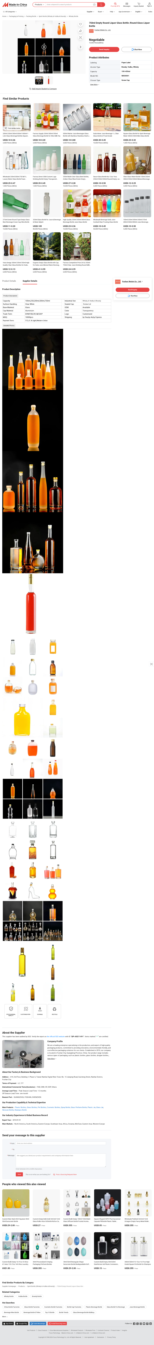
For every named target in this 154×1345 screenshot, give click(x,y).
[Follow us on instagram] (141, 1323)
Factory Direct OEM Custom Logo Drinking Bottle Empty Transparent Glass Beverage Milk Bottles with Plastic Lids (47, 178)
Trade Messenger (38, 1323)
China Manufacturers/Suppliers (59, 1330)
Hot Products (31, 1330)
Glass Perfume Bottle (79, 1107)
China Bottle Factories (12, 1307)
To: (14, 1149)
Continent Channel (103, 1330)
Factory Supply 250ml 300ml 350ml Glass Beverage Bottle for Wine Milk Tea (46, 134)
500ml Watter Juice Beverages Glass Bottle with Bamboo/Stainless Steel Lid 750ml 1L (76, 134)
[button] (94, 4)
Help (111, 12)
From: (13, 1143)
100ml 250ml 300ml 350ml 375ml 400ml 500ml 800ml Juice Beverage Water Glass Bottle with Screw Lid (135, 221)
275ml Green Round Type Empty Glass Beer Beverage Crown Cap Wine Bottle (16, 221)
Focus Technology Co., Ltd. (61, 1337)
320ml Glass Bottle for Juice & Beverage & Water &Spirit (47, 221)
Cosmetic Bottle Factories (53, 1307)
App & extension (124, 12)
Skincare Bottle (8, 1110)
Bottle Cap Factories (74, 1307)
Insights (124, 1330)
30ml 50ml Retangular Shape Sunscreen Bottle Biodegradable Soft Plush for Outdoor (76, 1264)
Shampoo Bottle (21, 1110)
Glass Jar (99, 1107)
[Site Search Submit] (101, 4)
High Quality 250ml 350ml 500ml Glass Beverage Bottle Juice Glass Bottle (76, 221)
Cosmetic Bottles (53, 1107)
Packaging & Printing (16, 16)
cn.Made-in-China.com (98, 1333)
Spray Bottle (65, 1107)
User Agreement (89, 1337)
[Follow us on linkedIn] (150, 1323)
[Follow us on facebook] (134, 1323)
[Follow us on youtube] (144, 1323)
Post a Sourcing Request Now (65, 1174)
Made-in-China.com (67, 1333)
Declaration (100, 1337)
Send (19, 1174)
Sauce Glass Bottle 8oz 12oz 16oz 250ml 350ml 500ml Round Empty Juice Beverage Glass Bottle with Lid (107, 178)
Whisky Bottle (73, 16)
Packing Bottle (31, 16)
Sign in (149, 6)
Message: (11, 1155)
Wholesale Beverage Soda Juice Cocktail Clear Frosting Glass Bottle (105, 221)
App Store (8, 1323)
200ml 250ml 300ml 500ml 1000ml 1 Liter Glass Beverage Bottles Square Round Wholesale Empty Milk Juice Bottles (15, 134)
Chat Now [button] (138, 49)
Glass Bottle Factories (32, 1307)
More (4, 1316)
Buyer (100, 12)
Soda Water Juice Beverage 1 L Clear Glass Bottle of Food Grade (106, 134)
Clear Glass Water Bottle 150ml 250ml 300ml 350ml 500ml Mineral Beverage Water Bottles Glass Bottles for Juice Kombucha (136, 178)
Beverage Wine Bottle (11, 1312)
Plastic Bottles (20, 1107)
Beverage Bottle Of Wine (32, 1312)
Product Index (115, 1330)
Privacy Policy (111, 1337)
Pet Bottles (42, 1107)
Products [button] (38, 4)
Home (4, 16)
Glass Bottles (32, 1107)
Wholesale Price (90, 1330)
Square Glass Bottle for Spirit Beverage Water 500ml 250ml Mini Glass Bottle (136, 134)
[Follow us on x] (137, 1323)
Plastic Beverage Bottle (94, 1307)
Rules (150, 12)
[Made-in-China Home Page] (14, 4)
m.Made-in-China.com (82, 1333)
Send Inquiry (104, 49)
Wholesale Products (77, 1330)
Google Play (21, 1323)
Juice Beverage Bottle (137, 1307)
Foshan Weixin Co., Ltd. (102, 30)
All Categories (10, 12)
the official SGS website (56, 1036)
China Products (42, 1330)
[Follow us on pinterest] (147, 1323)
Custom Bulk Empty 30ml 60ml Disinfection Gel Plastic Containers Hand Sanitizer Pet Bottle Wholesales (107, 1264)
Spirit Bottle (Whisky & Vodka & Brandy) (52, 16)
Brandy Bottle (37, 1296)
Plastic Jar (91, 1107)
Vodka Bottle (22, 1296)
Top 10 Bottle (49, 1312)
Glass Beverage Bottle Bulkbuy (83, 1312)
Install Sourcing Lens (58, 1323)
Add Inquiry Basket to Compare (44, 88)
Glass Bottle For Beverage (116, 1307)
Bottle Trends (63, 1312)
